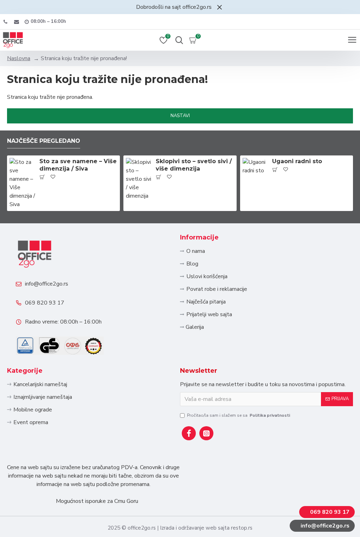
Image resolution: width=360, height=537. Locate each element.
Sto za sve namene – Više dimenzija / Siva (78, 165)
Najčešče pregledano (43, 141)
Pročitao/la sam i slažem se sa (238, 415)
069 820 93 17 (44, 303)
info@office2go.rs (46, 284)
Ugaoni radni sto (297, 161)
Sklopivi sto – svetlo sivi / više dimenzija (194, 165)
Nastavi (180, 116)
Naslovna (18, 58)
